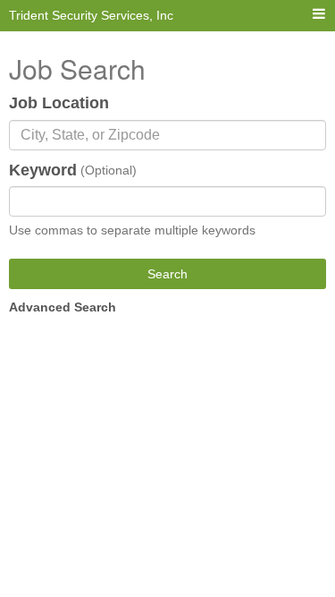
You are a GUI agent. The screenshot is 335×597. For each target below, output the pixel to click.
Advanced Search (62, 307)
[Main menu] (319, 15)
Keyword (43, 170)
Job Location (59, 103)
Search (167, 274)
